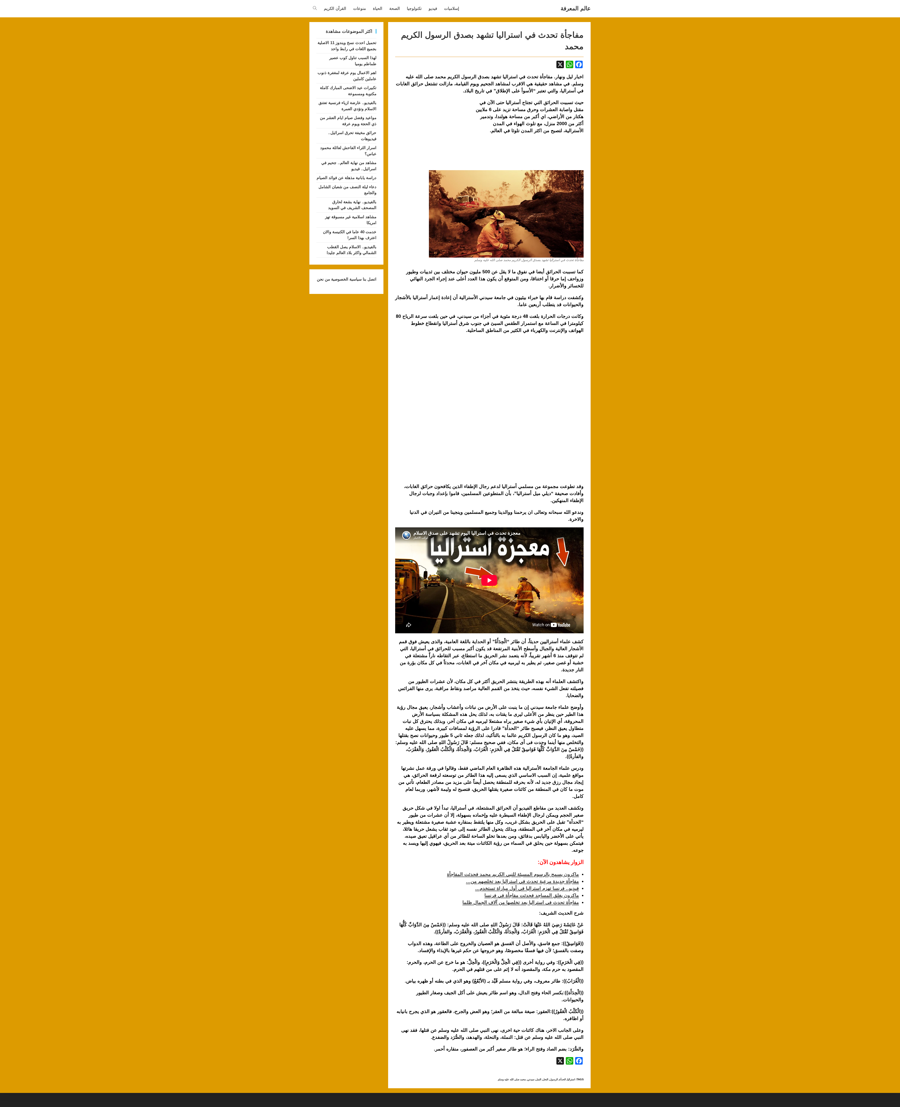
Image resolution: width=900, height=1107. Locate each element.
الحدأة (562, 1079)
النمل (538, 1079)
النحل (545, 1079)
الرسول (554, 1079)
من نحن (323, 279)
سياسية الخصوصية (346, 279)
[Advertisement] (434, 133)
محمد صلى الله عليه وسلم (512, 1079)
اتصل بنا (369, 279)
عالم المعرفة (576, 8)
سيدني (530, 1079)
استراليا (571, 1079)
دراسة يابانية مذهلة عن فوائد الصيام (346, 178)
